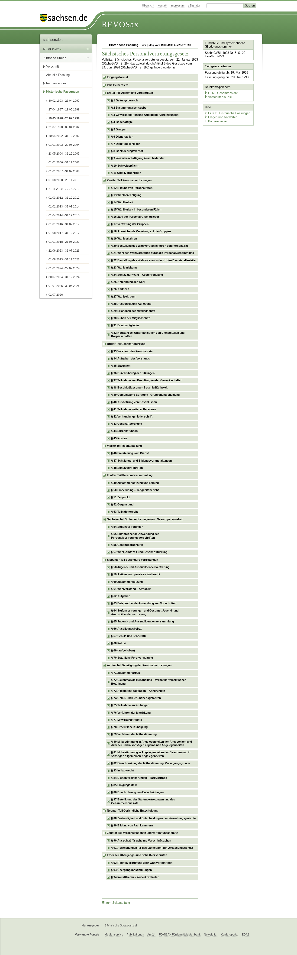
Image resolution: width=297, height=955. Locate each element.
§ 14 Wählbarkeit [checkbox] (122, 202)
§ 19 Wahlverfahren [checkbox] (124, 238)
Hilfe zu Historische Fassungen (229, 113)
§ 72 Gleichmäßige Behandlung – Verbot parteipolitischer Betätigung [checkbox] (148, 681)
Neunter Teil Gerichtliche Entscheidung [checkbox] (132, 810)
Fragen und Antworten (222, 117)
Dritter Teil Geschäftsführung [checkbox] (126, 344)
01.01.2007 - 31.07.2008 (64, 171)
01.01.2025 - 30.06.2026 (64, 286)
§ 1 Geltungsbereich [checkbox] (124, 100)
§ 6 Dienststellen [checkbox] (122, 136)
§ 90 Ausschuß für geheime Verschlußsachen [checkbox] (141, 840)
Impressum (177, 5)
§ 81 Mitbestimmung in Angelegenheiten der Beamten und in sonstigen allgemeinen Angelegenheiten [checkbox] (150, 754)
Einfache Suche (54, 58)
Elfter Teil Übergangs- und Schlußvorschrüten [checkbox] (137, 855)
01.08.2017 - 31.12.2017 (64, 233)
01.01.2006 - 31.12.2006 (64, 162)
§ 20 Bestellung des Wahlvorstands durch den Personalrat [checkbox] (149, 245)
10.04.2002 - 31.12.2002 (64, 136)
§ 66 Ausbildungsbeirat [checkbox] (126, 628)
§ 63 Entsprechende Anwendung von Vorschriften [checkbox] (143, 603)
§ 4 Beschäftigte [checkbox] (122, 122)
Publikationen (135, 934)
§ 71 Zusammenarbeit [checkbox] (125, 672)
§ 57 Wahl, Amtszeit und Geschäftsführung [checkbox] (139, 552)
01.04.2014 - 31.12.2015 (64, 215)
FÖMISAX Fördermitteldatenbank (179, 934)
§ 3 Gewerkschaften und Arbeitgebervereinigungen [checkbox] (144, 115)
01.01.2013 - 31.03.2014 (64, 206)
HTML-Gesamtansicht (223, 93)
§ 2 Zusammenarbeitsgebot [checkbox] (129, 107)
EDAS (245, 934)
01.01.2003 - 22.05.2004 (64, 144)
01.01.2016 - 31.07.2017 (64, 224)
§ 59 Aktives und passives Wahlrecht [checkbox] (135, 574)
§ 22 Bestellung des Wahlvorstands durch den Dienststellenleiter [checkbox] (154, 260)
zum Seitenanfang (118, 902)
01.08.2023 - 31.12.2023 (64, 259)
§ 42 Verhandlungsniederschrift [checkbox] (131, 416)
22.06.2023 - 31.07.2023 (64, 250)
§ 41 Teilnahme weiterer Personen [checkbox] (133, 409)
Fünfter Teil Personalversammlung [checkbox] (129, 475)
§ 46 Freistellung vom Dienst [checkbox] (130, 453)
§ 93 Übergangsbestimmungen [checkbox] (131, 870)
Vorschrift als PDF (220, 97)
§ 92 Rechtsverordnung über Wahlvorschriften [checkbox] (141, 862)
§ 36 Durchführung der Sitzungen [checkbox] (133, 373)
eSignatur (194, 5)
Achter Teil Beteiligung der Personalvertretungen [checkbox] (139, 665)
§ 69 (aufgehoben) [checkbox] (123, 650)
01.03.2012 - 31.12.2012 (64, 197)
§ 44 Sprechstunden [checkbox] (124, 431)
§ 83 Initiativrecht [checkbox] (122, 770)
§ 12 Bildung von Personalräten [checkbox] (131, 188)
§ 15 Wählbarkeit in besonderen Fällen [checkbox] (136, 209)
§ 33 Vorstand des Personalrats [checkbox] (132, 351)
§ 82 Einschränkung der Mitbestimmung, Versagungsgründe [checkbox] (150, 763)
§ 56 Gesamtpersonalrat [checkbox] (127, 545)
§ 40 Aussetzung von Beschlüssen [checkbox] (134, 402)
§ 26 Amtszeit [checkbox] (120, 289)
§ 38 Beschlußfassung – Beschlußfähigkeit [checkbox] (139, 387)
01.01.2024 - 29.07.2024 (64, 268)
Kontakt (162, 5)
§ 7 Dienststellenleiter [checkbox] (125, 144)
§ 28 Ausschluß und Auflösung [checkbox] (131, 303)
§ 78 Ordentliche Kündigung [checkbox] (129, 727)
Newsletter (210, 934)
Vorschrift (52, 66)
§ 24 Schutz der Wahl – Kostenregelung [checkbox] (137, 274)
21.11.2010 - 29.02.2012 (63, 189)
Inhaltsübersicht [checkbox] (117, 85)
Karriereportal (229, 934)
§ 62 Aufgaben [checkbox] (120, 596)
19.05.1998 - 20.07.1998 (64, 118)
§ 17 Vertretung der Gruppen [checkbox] (129, 224)
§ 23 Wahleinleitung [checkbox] (124, 267)
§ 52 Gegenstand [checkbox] (122, 504)
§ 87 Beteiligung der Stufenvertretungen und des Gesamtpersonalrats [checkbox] (143, 801)
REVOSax (120, 24)
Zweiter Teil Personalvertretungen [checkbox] (129, 180)
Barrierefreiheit (218, 121)
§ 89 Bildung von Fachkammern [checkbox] (132, 825)
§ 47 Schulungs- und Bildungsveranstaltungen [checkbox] (141, 460)
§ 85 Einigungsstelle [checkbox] (124, 785)
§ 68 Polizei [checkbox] (118, 643)
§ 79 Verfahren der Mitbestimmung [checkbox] (134, 734)
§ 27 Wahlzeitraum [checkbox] (123, 296)
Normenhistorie (56, 83)
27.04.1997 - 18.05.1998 (64, 109)
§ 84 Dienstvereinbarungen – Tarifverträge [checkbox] (139, 778)
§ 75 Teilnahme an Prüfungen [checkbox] (130, 705)
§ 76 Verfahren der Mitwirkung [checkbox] (131, 712)
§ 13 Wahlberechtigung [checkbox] (126, 195)
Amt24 (151, 934)
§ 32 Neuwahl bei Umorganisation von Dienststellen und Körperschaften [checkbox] (147, 334)
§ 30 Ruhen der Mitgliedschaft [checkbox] (130, 318)
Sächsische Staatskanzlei (121, 925)
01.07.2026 (55, 294)
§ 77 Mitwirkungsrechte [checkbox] (126, 720)
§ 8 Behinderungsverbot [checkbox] (127, 151)
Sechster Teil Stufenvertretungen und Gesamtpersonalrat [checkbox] (145, 519)
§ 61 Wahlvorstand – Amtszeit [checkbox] (131, 589)
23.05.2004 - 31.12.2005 (64, 153)
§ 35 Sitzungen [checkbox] (120, 365)
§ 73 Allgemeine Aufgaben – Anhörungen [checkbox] (138, 691)
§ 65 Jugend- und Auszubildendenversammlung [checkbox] (142, 621)
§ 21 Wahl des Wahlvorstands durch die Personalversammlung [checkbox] (152, 253)
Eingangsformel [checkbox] (117, 77)
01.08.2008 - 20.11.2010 (63, 180)
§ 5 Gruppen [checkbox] (119, 129)
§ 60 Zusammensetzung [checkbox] (127, 581)
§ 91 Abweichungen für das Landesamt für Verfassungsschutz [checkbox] (152, 847)
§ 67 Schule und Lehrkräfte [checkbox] (129, 636)
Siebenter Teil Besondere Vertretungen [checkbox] (132, 559)
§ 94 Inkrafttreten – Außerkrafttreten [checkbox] (135, 877)
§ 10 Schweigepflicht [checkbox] (124, 165)
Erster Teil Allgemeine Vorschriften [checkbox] (130, 92)
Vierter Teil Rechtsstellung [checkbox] (124, 445)
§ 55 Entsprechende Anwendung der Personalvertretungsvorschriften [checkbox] (135, 535)
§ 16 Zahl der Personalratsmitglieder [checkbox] (135, 216)
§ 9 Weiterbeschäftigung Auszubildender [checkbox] (138, 158)
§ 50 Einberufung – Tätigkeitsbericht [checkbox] (135, 490)
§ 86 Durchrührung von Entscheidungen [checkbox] (137, 792)
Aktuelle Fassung (58, 75)
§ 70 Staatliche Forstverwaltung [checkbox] (132, 657)
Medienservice (114, 934)
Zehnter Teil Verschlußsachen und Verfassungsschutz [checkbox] (142, 833)
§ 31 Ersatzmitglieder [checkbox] (125, 325)
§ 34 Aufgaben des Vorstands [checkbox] (130, 358)
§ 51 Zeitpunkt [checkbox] (120, 497)
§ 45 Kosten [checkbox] (119, 438)
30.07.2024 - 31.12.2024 (64, 277)
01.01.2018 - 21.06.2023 (64, 241)
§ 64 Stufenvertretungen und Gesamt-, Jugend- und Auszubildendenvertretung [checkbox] (144, 612)
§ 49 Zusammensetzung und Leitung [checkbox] (135, 483)
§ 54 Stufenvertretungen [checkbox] (127, 526)
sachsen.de (52, 40)
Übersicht (148, 5)
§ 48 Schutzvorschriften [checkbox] (127, 467)
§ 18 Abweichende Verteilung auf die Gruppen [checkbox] (141, 231)
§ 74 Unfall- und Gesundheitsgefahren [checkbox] (136, 698)
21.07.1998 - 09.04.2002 (64, 127)
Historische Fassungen (62, 91)
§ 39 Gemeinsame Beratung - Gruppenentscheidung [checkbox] (145, 394)
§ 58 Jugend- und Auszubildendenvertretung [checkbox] (140, 567)
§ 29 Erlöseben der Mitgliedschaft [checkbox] (133, 311)
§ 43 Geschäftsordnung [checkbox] (126, 423)
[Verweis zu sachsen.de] (65, 18)
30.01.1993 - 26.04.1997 (64, 100)
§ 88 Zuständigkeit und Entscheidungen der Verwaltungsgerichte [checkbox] (153, 818)
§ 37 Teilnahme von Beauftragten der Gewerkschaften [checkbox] (146, 380)
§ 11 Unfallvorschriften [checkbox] (126, 173)
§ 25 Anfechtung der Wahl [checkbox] (128, 282)
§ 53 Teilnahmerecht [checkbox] (124, 511)
